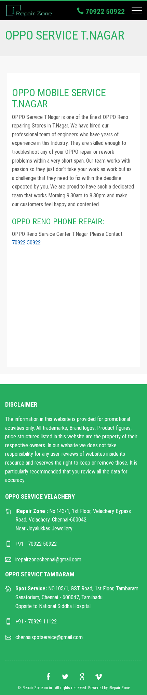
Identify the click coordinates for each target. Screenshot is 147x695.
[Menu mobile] (137, 12)
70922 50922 (104, 11)
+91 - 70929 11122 (36, 621)
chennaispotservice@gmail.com (49, 637)
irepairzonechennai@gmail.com (48, 559)
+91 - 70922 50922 (36, 544)
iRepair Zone (119, 687)
